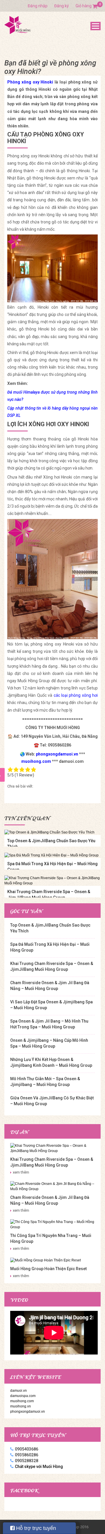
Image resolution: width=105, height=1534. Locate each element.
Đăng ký (61, 5)
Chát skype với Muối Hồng (39, 1466)
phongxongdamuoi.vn (27, 1411)
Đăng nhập (38, 5)
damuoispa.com (23, 1396)
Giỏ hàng (87, 5)
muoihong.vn (20, 1406)
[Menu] (95, 26)
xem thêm (21, 1172)
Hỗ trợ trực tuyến (35, 1528)
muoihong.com (22, 1401)
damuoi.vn (18, 1391)
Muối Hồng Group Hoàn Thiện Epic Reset (48, 1268)
